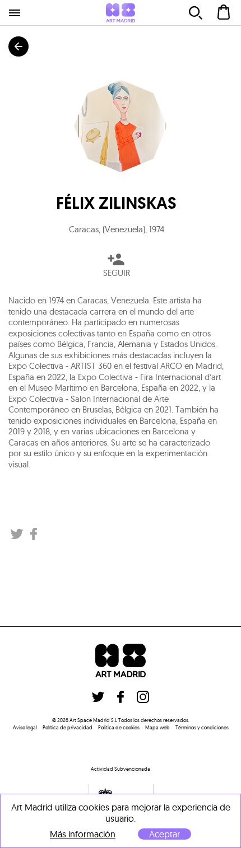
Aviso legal (25, 727)
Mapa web (157, 727)
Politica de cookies (119, 727)
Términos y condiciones (202, 727)
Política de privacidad (67, 727)
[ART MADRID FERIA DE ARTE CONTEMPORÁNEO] (120, 12)
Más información (82, 834)
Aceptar (164, 834)
